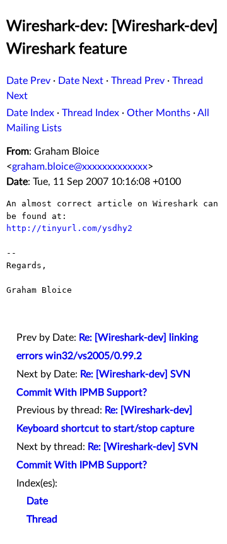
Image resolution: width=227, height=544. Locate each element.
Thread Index (90, 113)
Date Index (30, 113)
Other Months (158, 113)
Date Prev (28, 81)
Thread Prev (138, 81)
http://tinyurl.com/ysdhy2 (69, 228)
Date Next (80, 81)
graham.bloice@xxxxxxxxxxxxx (80, 167)
